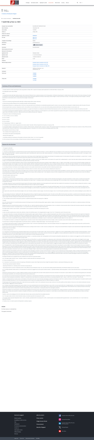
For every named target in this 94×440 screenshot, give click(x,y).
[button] (47, 86)
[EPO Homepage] (14, 2)
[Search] (77, 3)
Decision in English (38, 44)
